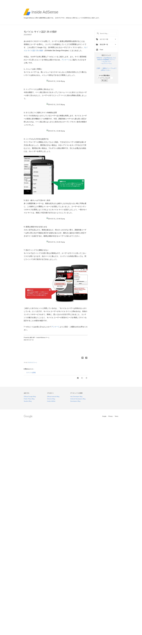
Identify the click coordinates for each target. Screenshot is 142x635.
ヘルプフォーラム (106, 63)
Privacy (110, 416)
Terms (116, 416)
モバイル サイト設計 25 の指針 (40, 31)
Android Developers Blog (77, 399)
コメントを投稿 (31, 372)
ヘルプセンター (106, 61)
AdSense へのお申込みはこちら (106, 57)
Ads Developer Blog (76, 396)
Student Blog (28, 401)
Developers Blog (75, 401)
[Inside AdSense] (44, 15)
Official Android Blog (53, 396)
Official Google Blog (30, 396)
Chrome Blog (51, 399)
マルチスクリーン (32, 362)
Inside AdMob (51, 401)
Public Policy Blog (29, 399)
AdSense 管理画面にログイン (106, 59)
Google (104, 416)
